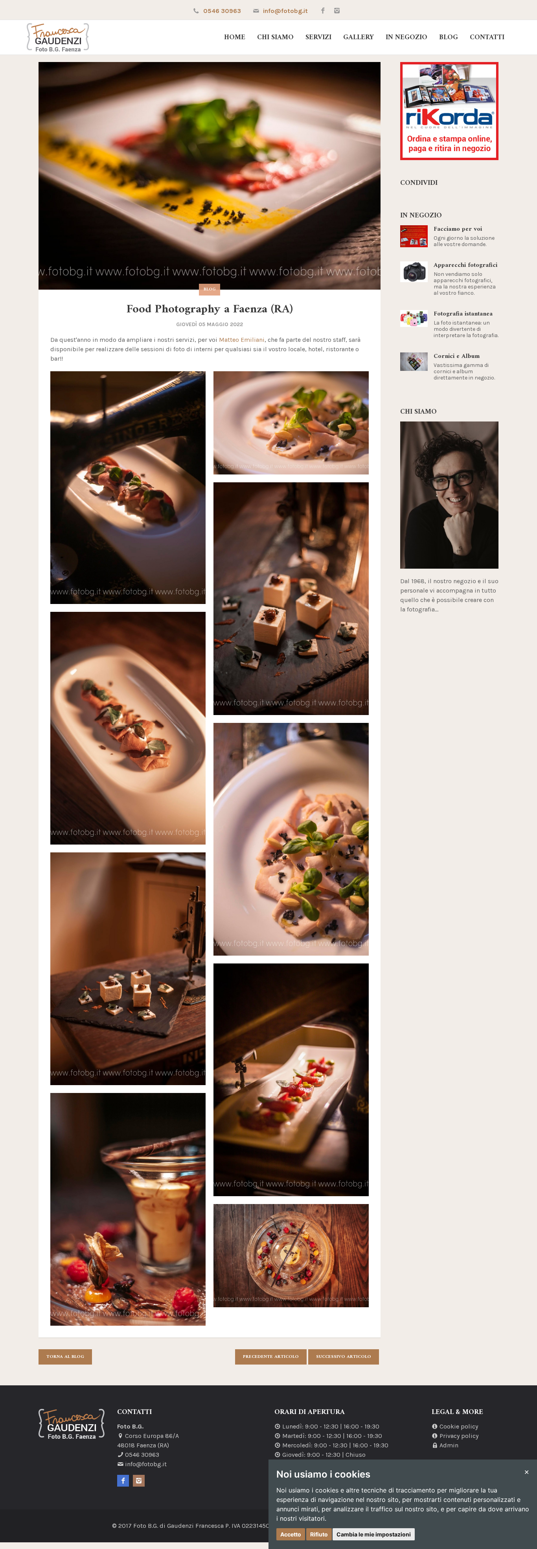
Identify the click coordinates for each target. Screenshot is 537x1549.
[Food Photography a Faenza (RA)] (210, 176)
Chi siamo (418, 412)
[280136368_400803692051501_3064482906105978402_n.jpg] (291, 1255)
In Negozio (406, 37)
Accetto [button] (290, 1534)
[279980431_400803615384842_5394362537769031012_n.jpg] (128, 487)
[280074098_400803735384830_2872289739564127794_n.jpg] (128, 1209)
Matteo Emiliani (242, 339)
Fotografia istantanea (463, 313)
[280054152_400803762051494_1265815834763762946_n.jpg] (128, 968)
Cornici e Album (457, 356)
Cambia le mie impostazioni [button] (374, 1534)
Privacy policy (459, 1436)
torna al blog (65, 1357)
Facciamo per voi (458, 229)
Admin (449, 1445)
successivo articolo (343, 1357)
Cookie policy (459, 1426)
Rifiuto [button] (319, 1534)
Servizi (318, 37)
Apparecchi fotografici (465, 265)
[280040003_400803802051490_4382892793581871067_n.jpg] (291, 598)
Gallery (358, 37)
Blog (448, 37)
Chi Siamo (275, 37)
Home (234, 37)
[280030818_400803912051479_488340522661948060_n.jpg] (291, 422)
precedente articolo (271, 1357)
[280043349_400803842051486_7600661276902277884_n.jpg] (128, 728)
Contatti (487, 37)
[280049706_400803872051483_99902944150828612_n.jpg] (291, 839)
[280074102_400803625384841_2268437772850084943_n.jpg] (291, 1079)
